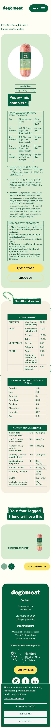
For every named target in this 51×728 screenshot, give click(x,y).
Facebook (25, 681)
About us (25, 277)
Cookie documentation (14, 698)
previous (4, 566)
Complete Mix (18, 25)
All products (37, 566)
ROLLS (5, 25)
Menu (36, 8)
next (11, 566)
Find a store (25, 268)
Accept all (25, 721)
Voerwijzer (25, 669)
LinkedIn (35, 681)
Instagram (16, 681)
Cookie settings (25, 706)
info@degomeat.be (25, 619)
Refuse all (25, 714)
